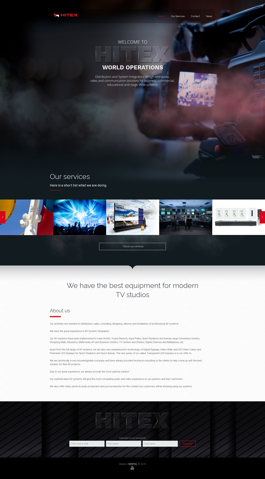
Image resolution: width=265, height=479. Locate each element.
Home (161, 16)
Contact (195, 16)
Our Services (178, 16)
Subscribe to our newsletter (132, 438)
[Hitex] (66, 14)
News (209, 16)
